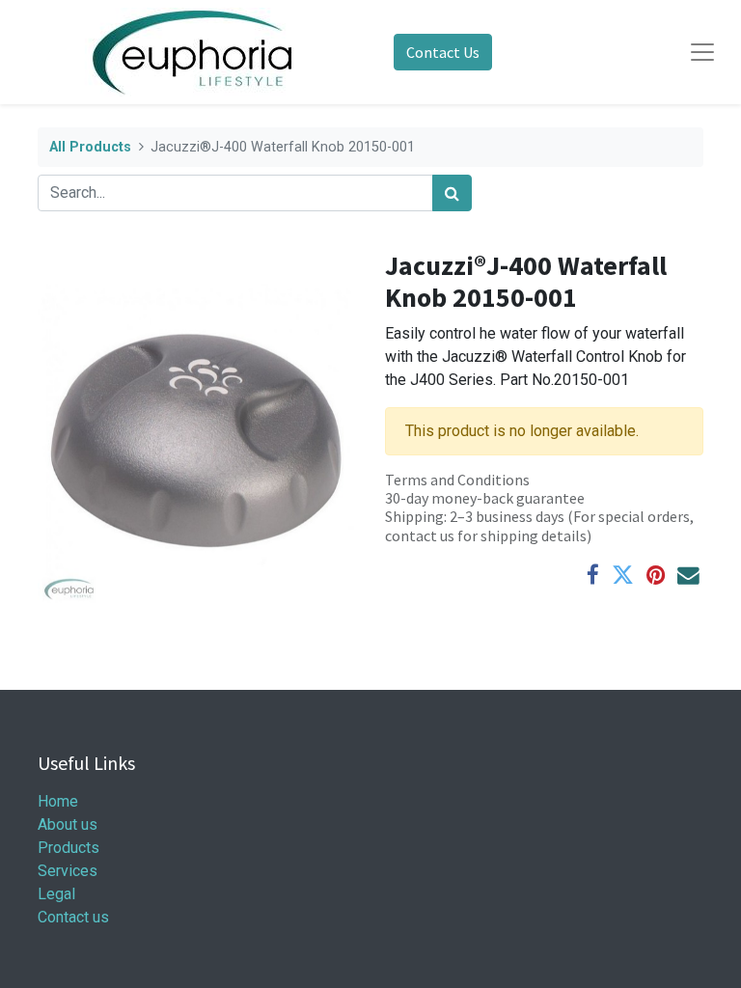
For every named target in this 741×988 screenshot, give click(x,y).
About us (67, 824)
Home (58, 801)
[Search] (452, 193)
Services (67, 871)
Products (68, 847)
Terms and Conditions (457, 479)
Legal (56, 894)
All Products (90, 147)
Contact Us (443, 52)
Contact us (73, 917)
